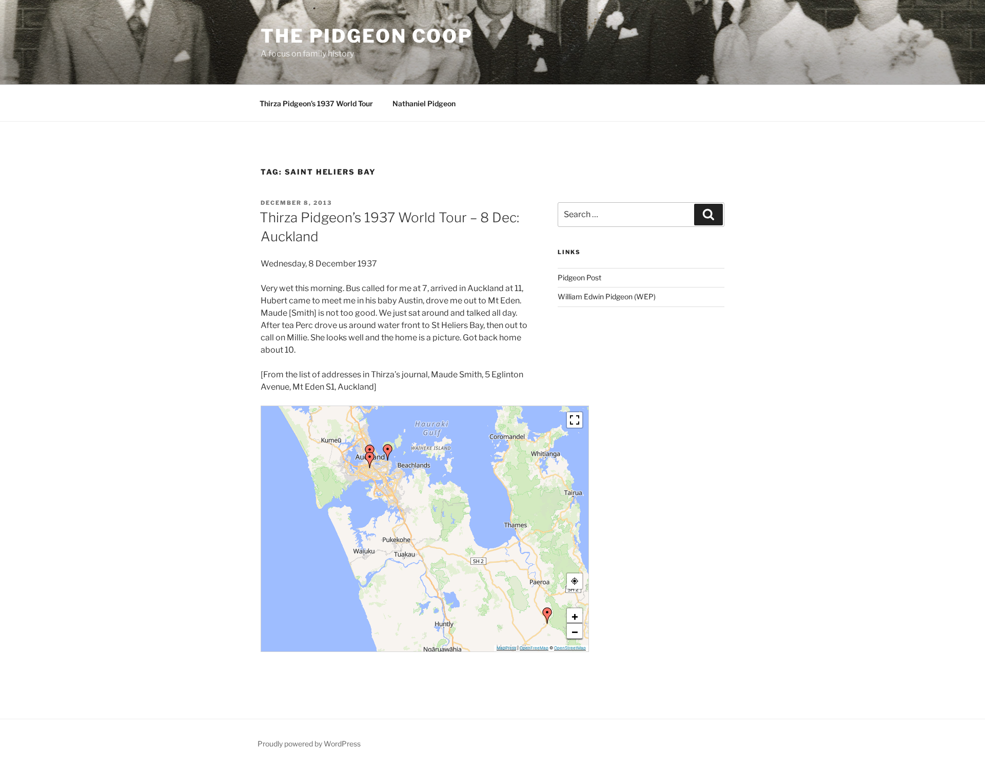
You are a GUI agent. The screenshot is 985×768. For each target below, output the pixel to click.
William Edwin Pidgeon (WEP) (607, 296)
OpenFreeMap (534, 647)
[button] (388, 452)
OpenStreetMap (570, 647)
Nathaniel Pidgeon (424, 103)
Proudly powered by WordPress (309, 743)
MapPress (506, 647)
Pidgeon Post (579, 277)
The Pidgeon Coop (367, 36)
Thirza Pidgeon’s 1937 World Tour (316, 103)
